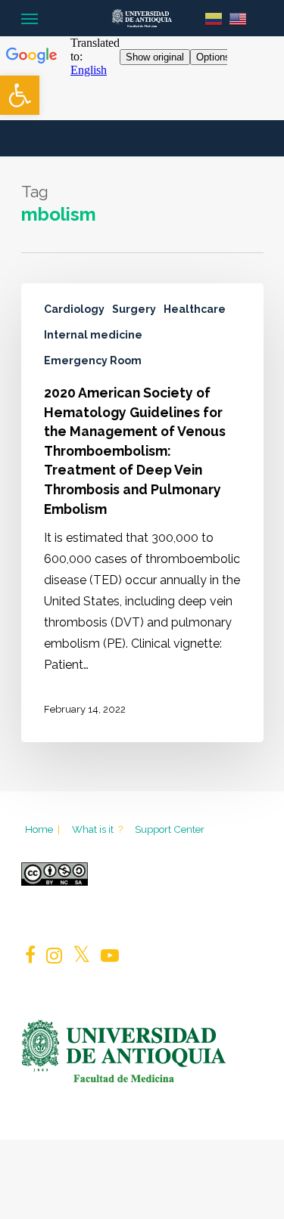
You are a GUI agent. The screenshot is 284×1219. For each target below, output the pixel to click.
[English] (238, 18)
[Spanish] (213, 18)
